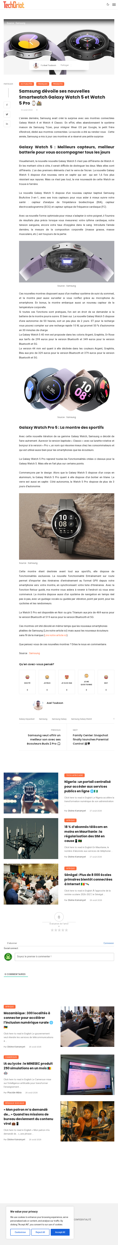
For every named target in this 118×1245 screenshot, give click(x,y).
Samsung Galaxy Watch (81, 719)
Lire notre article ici (56, 635)
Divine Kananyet (77, 810)
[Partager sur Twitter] (79, 65)
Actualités (26, 84)
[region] (40, 1223)
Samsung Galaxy (59, 719)
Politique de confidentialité (75, 1219)
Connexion (108, 943)
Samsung (34, 653)
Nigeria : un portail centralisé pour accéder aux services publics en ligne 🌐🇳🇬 (87, 786)
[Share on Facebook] (7, 105)
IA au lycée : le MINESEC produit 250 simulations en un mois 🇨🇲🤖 (28, 1068)
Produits (58, 84)
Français (42, 84)
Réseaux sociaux (14, 1103)
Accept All (60, 1232)
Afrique (70, 820)
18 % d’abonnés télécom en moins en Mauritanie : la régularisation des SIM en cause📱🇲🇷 (85, 834)
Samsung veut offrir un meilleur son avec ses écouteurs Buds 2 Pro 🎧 (44, 739)
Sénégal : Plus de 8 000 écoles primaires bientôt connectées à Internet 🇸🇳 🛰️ (88, 879)
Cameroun (11, 1057)
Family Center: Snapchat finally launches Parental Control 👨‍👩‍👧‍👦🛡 (90, 739)
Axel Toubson (50, 65)
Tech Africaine (74, 775)
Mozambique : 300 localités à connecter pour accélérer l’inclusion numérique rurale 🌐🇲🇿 (28, 1020)
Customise (20, 1232)
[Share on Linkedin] (7, 124)
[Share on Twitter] (7, 114)
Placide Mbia (14, 1092)
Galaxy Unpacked (26, 719)
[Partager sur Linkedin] (84, 65)
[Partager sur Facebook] (74, 65)
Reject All (40, 1232)
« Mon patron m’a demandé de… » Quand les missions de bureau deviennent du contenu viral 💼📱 (28, 1116)
